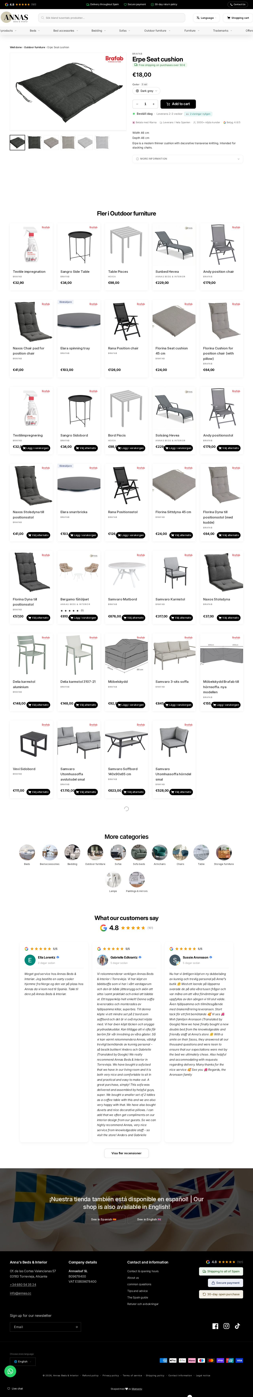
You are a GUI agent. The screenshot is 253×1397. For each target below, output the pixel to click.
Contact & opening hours (143, 1271)
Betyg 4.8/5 (233, 122)
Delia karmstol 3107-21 (77, 682)
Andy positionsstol (218, 435)
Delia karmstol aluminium (24, 684)
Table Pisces (118, 272)
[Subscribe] (76, 1327)
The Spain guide (137, 1297)
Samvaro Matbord (122, 599)
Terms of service (132, 1375)
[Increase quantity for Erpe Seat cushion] (153, 104)
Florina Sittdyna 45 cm (173, 512)
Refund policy (90, 1375)
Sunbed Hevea (167, 272)
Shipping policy (155, 1375)
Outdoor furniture (34, 47)
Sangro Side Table (75, 272)
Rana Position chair (123, 348)
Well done (16, 47)
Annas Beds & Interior (66, 1375)
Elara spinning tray (75, 348)
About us (133, 1277)
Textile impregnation (29, 272)
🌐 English (21, 1361)
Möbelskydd (118, 682)
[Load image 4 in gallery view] (68, 142)
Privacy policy (111, 1375)
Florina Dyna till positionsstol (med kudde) (218, 517)
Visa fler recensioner (126, 1153)
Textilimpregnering (28, 435)
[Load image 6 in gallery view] (102, 142)
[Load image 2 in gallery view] (34, 142)
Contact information (180, 1375)
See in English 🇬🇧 (149, 1219)
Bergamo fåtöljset (74, 599)
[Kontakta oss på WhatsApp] (10, 1371)
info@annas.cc (20, 1293)
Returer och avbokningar (143, 1304)
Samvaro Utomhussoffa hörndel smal (173, 774)
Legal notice (203, 1375)
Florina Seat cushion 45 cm (172, 351)
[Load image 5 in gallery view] (85, 142)
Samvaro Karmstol (170, 599)
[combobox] (114, 17)
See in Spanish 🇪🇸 (103, 1219)
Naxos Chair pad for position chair (28, 351)
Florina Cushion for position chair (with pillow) (218, 353)
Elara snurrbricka (73, 512)
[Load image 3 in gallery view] (51, 142)
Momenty (137, 1388)
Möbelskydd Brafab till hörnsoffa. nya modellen (221, 687)
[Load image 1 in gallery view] (17, 142)
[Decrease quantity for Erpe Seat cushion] (137, 104)
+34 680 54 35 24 (23, 1285)
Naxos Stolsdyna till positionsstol (28, 514)
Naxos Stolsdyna (216, 599)
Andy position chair (218, 272)
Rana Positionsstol (123, 512)
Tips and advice (137, 1291)
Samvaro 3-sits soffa (172, 682)
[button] (38, 30)
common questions (139, 1284)
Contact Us (239, 4)
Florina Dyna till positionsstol (25, 602)
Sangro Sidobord (74, 435)
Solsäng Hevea (167, 435)
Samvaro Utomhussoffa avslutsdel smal (72, 774)
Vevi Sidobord (24, 769)
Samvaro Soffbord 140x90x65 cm (123, 771)
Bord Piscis (117, 435)
